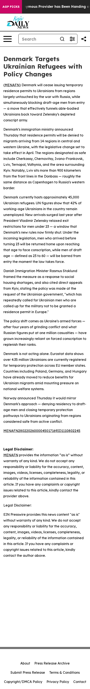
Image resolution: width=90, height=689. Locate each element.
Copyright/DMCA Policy (23, 682)
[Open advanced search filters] (72, 39)
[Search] (62, 39)
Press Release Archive (52, 663)
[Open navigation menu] (7, 39)
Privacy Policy (57, 682)
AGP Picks (11, 7)
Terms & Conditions (64, 672)
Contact (79, 682)
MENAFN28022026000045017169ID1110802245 (41, 431)
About (25, 663)
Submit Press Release (27, 672)
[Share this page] (84, 39)
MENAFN (12, 85)
